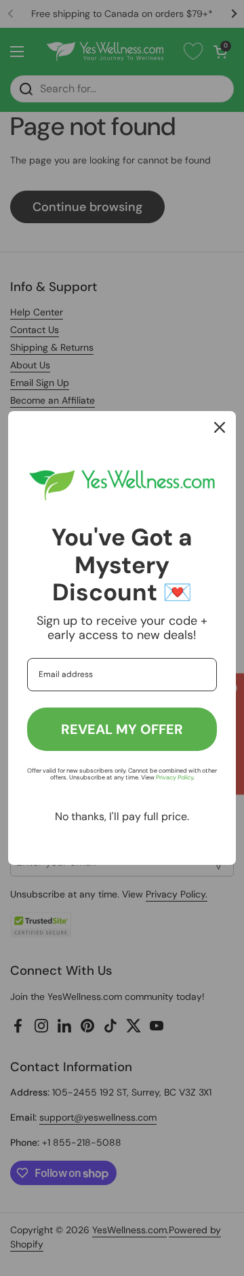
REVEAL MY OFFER (122, 729)
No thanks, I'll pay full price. (122, 816)
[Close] (219, 427)
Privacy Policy (174, 777)
